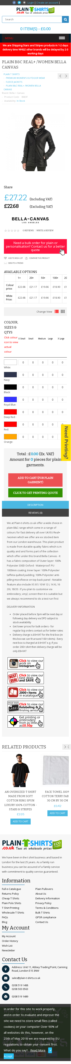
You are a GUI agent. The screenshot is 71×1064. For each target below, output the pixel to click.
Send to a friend (15, 263)
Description (35, 505)
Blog (4, 922)
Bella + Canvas (16, 92)
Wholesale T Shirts (13, 912)
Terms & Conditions (47, 908)
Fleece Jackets (14, 81)
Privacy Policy (43, 903)
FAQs (5, 917)
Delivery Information (47, 898)
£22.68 (21, 287)
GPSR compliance (45, 917)
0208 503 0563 (20, 989)
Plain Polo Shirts (11, 903)
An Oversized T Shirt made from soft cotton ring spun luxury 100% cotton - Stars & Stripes (20, 800)
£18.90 (56, 287)
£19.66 (45, 287)
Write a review (44, 230)
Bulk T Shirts (42, 912)
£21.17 (33, 287)
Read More (37, 1050)
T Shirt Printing (10, 908)
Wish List (7, 945)
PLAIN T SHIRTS (11, 74)
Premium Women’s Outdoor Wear (25, 77)
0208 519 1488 (20, 985)
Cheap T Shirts (10, 898)
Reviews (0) (35, 512)
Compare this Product (39, 258)
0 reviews (28, 230)
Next (65, 747)
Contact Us (41, 922)
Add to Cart (20, 821)
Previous (68, 747)
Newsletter (8, 950)
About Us (40, 893)
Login (31, 2)
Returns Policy (10, 893)
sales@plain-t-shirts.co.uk (26, 978)
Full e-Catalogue (11, 889)
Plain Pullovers (44, 889)
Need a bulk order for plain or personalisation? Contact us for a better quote (35, 246)
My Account (9, 936)
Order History (10, 941)
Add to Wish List (15, 258)
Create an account (47, 2)
